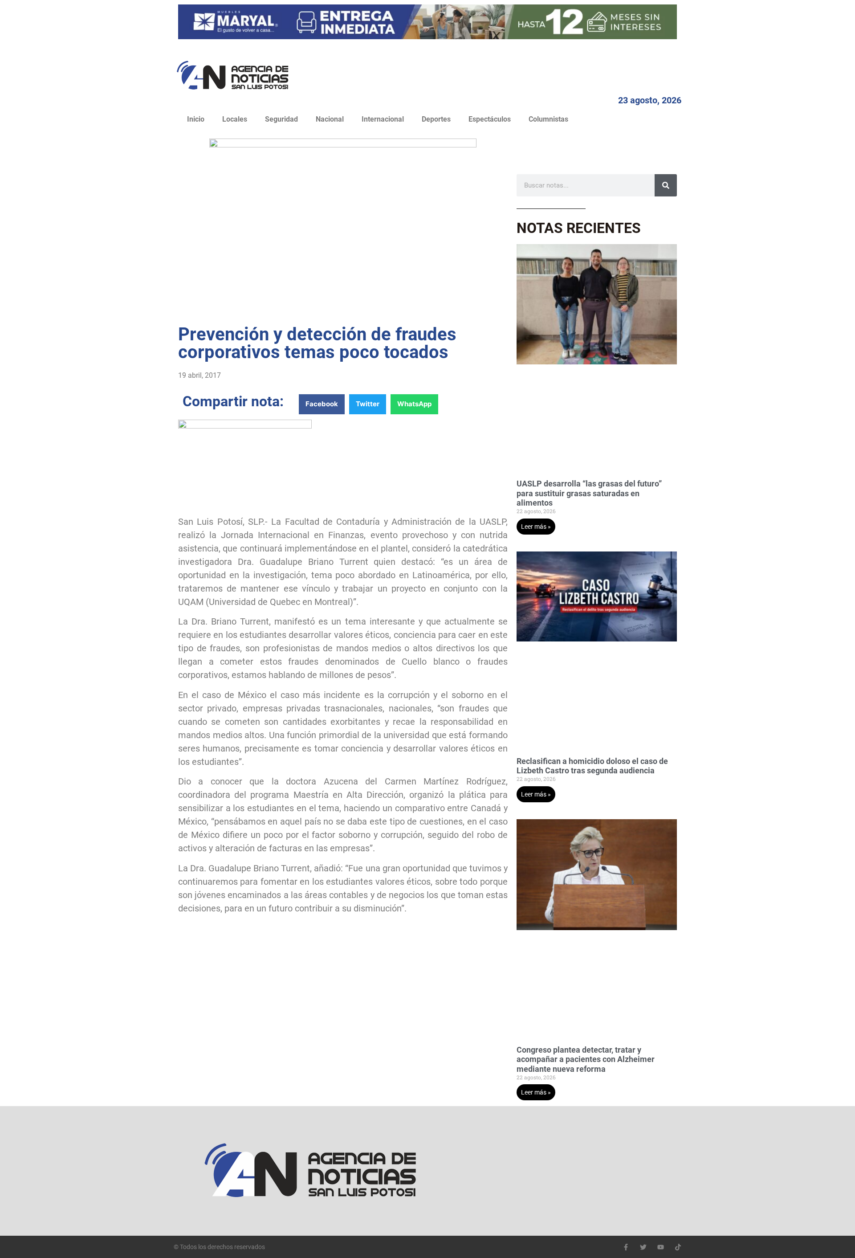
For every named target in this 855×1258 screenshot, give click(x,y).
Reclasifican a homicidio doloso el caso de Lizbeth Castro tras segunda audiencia (592, 766)
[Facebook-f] (626, 1247)
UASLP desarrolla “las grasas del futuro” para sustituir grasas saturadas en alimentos (589, 493)
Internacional (383, 119)
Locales (234, 119)
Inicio (195, 119)
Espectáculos (489, 119)
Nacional (330, 119)
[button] (322, 404)
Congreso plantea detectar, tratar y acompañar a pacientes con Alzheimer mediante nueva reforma (586, 1059)
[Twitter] (643, 1247)
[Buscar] (666, 185)
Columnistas (548, 119)
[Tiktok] (678, 1247)
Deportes (436, 119)
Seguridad (281, 119)
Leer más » (536, 526)
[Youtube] (660, 1247)
